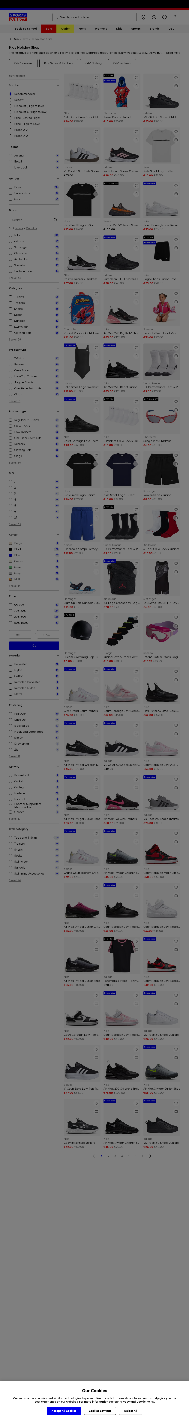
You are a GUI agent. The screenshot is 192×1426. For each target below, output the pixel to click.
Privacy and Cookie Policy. (137, 1401)
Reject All (130, 1411)
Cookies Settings (100, 1411)
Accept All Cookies (64, 1411)
